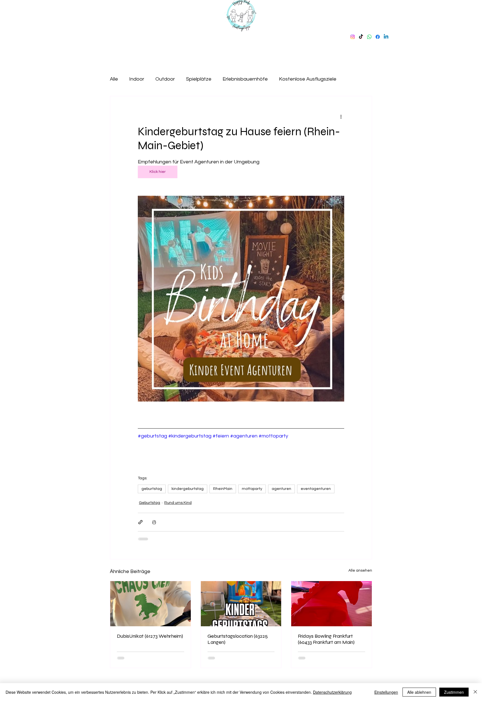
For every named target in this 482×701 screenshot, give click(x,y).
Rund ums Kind (178, 503)
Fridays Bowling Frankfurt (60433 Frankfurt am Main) (326, 639)
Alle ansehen (360, 570)
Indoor (136, 79)
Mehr (353, 79)
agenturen (281, 489)
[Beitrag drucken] (154, 522)
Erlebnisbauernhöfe (245, 79)
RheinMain (222, 489)
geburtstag (151, 489)
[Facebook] (377, 37)
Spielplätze (198, 79)
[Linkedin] (386, 37)
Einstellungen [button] (386, 692)
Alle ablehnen (419, 692)
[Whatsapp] (369, 37)
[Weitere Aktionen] (341, 116)
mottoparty (252, 489)
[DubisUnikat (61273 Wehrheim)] (150, 603)
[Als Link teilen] (140, 522)
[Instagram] (352, 37)
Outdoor (165, 79)
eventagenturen (316, 489)
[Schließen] (475, 692)
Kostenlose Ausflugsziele (307, 79)
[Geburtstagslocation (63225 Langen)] (241, 603)
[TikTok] (361, 37)
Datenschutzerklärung (332, 692)
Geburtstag (149, 503)
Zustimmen (454, 692)
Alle (114, 79)
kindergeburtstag (188, 489)
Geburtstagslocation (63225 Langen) (238, 639)
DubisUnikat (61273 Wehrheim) (150, 636)
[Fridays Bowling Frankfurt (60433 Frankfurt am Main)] (331, 603)
